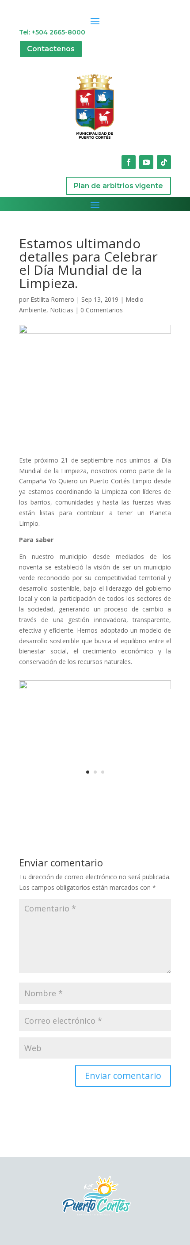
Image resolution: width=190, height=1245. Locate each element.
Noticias (61, 310)
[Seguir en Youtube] (146, 162)
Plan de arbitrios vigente (118, 186)
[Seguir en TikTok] (164, 162)
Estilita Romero (52, 299)
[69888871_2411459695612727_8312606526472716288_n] (95, 781)
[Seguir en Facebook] (129, 162)
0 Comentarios (101, 310)
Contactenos (51, 49)
